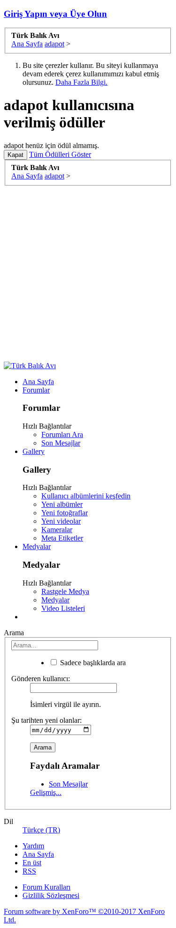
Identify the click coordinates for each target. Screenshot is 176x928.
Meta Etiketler (62, 538)
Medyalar (37, 546)
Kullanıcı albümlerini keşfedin (85, 496)
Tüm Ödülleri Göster (60, 154)
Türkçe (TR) (41, 830)
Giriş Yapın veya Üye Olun (55, 14)
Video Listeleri (63, 608)
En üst (32, 863)
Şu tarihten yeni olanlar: (46, 720)
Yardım (33, 846)
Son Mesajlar (60, 443)
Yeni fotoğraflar (64, 513)
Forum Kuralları (46, 887)
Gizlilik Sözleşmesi (51, 895)
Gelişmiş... (45, 792)
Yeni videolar (61, 521)
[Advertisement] (88, 274)
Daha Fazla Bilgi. (81, 82)
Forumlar (36, 390)
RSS (29, 871)
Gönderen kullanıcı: (40, 679)
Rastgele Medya (65, 591)
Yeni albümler (62, 504)
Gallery (34, 451)
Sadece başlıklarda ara (92, 663)
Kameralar (56, 530)
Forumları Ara (62, 434)
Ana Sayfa (38, 382)
